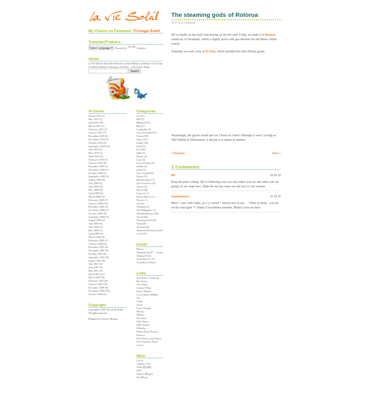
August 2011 (94, 116)
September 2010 (96, 146)
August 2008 (94, 220)
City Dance (142, 284)
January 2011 (95, 132)
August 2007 (94, 260)
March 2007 (94, 277)
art (138, 116)
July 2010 (93, 149)
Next (275, 153)
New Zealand (143, 173)
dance (139, 139)
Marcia (140, 311)
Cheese (140, 136)
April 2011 (93, 122)
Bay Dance (142, 281)
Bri (173, 175)
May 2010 (93, 153)
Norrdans (141, 318)
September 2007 (96, 257)
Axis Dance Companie (147, 277)
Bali (138, 119)
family (139, 143)
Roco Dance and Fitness (148, 338)
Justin (139, 301)
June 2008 (93, 227)
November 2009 (96, 169)
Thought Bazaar (144, 213)
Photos (140, 249)
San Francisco (143, 183)
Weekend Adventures (147, 230)
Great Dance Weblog (147, 294)
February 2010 (96, 159)
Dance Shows (143, 196)
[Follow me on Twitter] (140, 100)
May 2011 (93, 119)
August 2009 (94, 179)
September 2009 (96, 176)
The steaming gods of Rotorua (214, 15)
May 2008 (93, 230)
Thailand (141, 206)
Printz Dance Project (147, 331)
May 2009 (93, 190)
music (139, 169)
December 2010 (96, 136)
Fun (138, 149)
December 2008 (96, 206)
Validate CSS (143, 364)
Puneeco (140, 335)
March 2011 (94, 126)
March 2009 (94, 196)
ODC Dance (142, 321)
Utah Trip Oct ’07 (145, 259)
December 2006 (96, 287)
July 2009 (93, 183)
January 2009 (95, 203)
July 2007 (93, 264)
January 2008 (95, 244)
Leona (139, 304)
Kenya (139, 156)
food (138, 146)
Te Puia (210, 51)
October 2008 (95, 213)
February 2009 (96, 200)
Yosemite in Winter (146, 262)
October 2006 (95, 294)
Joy (138, 298)
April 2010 (94, 156)
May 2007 (93, 270)
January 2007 (95, 284)
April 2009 (94, 193)
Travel (139, 217)
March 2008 (94, 237)
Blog (138, 126)
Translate (141, 48)
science (140, 186)
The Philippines (144, 210)
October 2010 (95, 143)
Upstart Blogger (144, 374)
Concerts (141, 193)
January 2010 (95, 163)
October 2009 (95, 173)
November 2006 (96, 291)
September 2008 (96, 217)
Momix (140, 314)
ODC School (142, 325)
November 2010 (96, 139)
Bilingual (141, 122)
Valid (143, 367)
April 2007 (94, 274)
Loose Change (143, 163)
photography (143, 179)
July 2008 (93, 223)
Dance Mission (143, 291)
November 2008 (96, 210)
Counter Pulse (143, 288)
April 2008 (94, 233)
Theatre (140, 200)
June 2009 (93, 186)
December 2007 (96, 247)
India (139, 153)
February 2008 (96, 240)
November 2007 (96, 250)
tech (138, 203)
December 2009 (96, 166)
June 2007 (93, 267)
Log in (139, 360)
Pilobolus (141, 328)
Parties (140, 176)
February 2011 (96, 129)
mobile (139, 166)
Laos (138, 159)
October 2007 (95, 254)
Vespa (139, 223)
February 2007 (96, 280)
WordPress (142, 377)
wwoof (139, 233)
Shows (139, 190)
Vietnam (140, 227)
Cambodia (141, 129)
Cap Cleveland (144, 132)
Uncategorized (143, 220)
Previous (179, 153)
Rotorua (270, 34)
